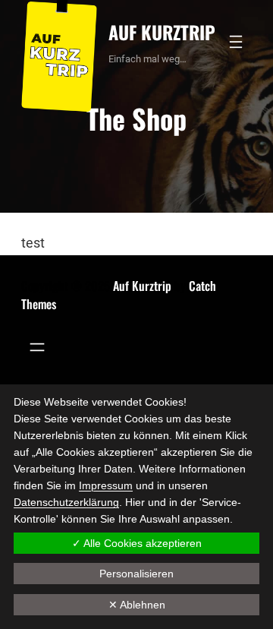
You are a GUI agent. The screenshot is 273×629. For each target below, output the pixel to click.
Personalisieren (136, 573)
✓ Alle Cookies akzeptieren (137, 543)
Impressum (106, 485)
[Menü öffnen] (236, 42)
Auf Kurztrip (161, 32)
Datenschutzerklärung (66, 502)
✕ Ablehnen (136, 605)
